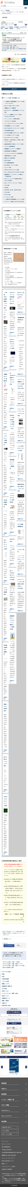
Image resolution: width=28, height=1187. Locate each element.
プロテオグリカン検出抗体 (10, 121)
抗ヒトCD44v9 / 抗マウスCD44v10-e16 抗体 (14, 172)
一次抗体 (14, 45)
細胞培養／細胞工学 (7, 986)
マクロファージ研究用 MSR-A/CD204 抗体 (14, 201)
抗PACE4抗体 (8, 160)
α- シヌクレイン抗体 (9, 196)
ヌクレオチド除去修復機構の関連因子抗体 (12, 235)
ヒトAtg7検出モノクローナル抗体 (12, 135)
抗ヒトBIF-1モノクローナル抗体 (11, 137)
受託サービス (5, 995)
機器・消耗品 (5, 1000)
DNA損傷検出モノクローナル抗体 (12, 125)
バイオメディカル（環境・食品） (10, 993)
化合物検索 (16, 27)
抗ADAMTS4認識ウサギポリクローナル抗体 (14, 132)
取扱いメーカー (16, 47)
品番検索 (11, 28)
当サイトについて (6, 1144)
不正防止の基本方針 (7, 1149)
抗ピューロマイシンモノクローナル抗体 (13, 182)
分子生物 (4, 988)
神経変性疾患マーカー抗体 (10, 155)
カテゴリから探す (5, 45)
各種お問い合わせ (6, 1127)
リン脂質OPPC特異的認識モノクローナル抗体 (14, 199)
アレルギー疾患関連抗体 (10, 146)
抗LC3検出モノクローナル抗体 (11, 165)
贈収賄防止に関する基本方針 (9, 1155)
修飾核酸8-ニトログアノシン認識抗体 (13, 148)
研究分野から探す (6, 1005)
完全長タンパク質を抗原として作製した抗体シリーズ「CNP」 (12, 422)
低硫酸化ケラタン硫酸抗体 (10, 108)
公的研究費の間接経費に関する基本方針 (12, 1152)
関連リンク (4, 1163)
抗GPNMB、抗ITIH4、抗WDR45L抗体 (13, 189)
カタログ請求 (5, 1130)
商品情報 (7, 10)
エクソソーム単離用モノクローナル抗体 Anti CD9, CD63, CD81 (22, 384)
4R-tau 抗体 (7, 192)
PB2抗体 (6, 187)
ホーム (2, 10)
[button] (26, 1067)
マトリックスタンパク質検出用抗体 (12, 118)
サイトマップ (5, 1141)
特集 (11, 47)
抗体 (11, 45)
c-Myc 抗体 (7, 185)
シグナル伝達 (5, 981)
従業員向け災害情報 (7, 1169)
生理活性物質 (5, 979)
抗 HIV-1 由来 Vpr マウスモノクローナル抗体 (14, 128)
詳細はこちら (20, 312)
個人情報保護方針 (6, 1146)
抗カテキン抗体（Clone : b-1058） (12, 105)
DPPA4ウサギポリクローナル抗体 (12, 169)
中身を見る (11, 1072)
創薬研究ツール (6, 998)
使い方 (18, 28)
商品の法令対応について (8, 1161)
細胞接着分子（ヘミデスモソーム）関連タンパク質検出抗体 (12, 622)
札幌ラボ (4, 1003)
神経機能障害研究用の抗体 (21, 320)
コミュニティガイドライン (8, 1158)
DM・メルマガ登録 (7, 1134)
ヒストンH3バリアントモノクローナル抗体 (14, 123)
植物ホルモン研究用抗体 (10, 158)
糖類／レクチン (6, 983)
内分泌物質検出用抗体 (9, 130)
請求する (17, 1072)
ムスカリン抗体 (8, 167)
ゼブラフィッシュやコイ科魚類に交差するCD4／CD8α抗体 (21, 584)
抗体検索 (3, 27)
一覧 (27, 1057)
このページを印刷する (8, 32)
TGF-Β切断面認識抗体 (9, 162)
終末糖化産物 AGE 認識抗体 (11, 151)
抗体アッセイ (5, 991)
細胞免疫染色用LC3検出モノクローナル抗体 (14, 144)
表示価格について (7, 938)
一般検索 (6, 28)
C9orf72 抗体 (7, 194)
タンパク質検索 (9, 27)
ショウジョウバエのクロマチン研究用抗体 (14, 153)
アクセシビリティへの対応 (8, 1166)
